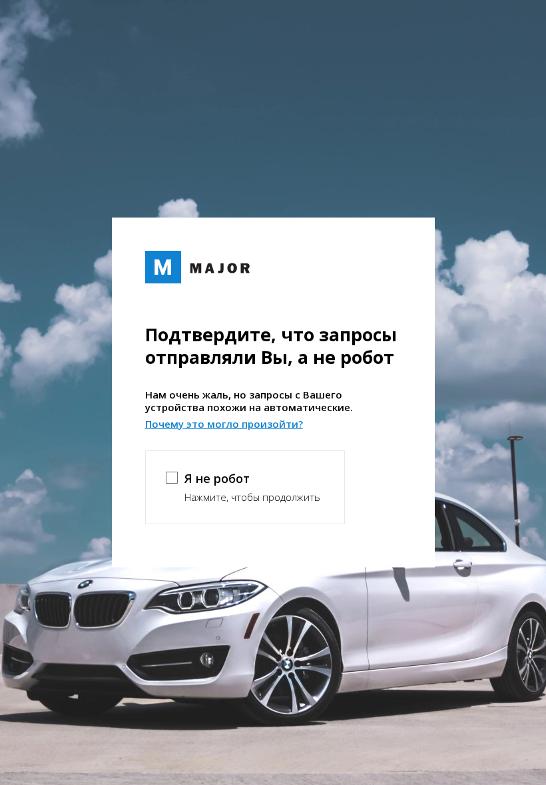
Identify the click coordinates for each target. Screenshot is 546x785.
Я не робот (217, 478)
